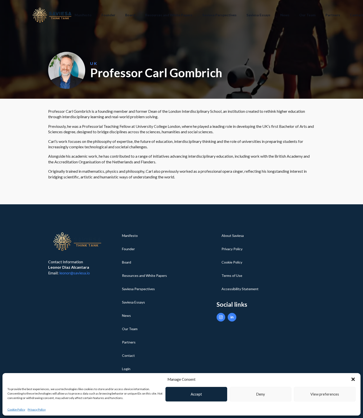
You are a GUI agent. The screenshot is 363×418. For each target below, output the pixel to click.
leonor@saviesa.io (74, 272)
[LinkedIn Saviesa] (232, 317)
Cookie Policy (16, 409)
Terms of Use (232, 275)
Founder (108, 15)
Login (126, 369)
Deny (260, 394)
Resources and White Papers (168, 15)
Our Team (307, 15)
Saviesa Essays (258, 15)
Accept (196, 394)
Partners (332, 15)
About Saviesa (233, 235)
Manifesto (83, 15)
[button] (353, 379)
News (284, 15)
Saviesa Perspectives (219, 15)
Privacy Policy (37, 409)
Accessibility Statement (240, 289)
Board (130, 15)
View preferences (324, 394)
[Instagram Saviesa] (221, 317)
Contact (128, 355)
